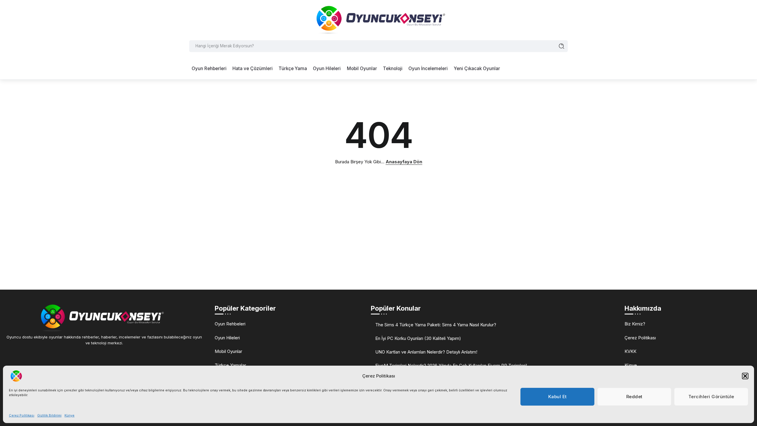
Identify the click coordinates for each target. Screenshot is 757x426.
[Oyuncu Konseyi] (378, 19)
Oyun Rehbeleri (230, 324)
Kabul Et (557, 396)
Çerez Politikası (21, 415)
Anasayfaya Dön (404, 161)
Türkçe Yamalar (230, 365)
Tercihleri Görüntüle (711, 396)
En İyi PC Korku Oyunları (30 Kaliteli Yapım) (418, 338)
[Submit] (561, 46)
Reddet (634, 396)
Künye (69, 415)
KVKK (630, 351)
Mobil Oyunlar (228, 351)
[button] (745, 376)
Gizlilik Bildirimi (49, 415)
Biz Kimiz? (635, 324)
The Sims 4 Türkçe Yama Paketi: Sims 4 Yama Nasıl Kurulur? (435, 324)
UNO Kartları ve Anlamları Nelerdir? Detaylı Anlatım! (426, 352)
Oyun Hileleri (227, 338)
